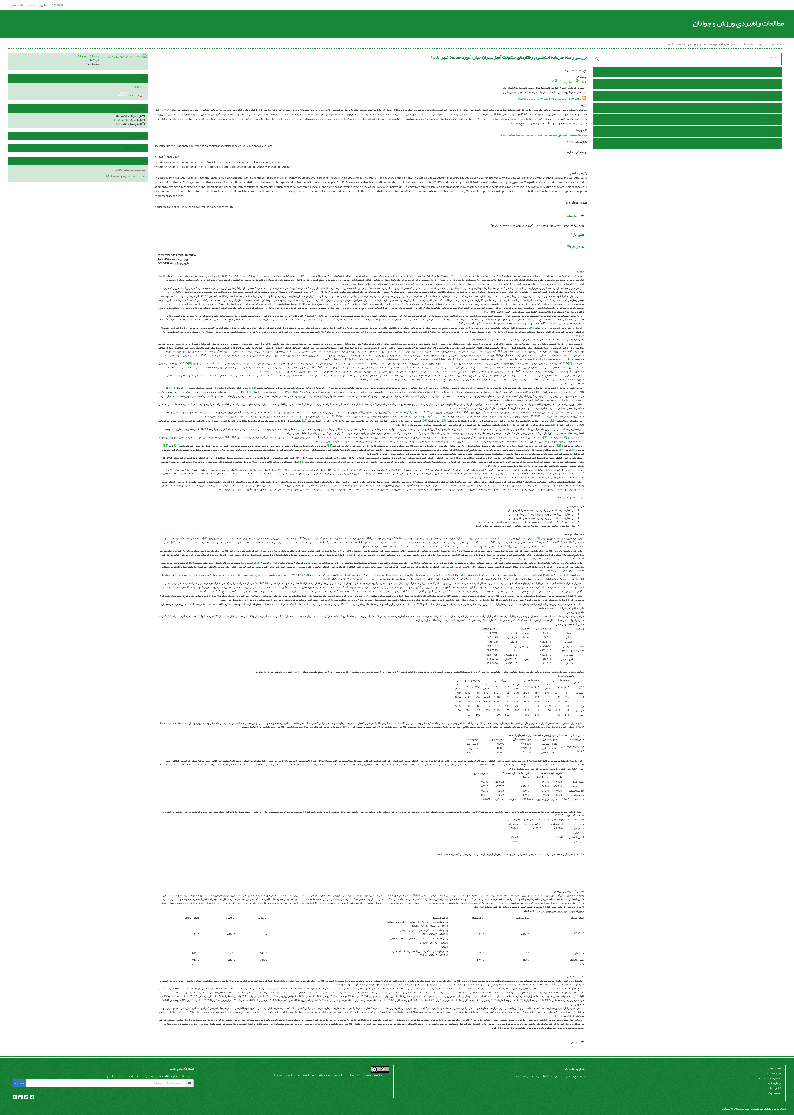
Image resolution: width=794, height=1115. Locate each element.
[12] (253, 387)
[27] (304, 420)
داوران (774, 132)
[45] (465, 575)
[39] (537, 538)
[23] (360, 412)
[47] (561, 583)
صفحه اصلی (775, 44)
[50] (350, 604)
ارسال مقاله (771, 120)
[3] (229, 276)
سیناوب (725, 1108)
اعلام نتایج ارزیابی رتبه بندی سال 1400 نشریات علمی (556, 1076)
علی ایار (583, 82)
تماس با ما (772, 144)
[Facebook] (31, 1098)
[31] (546, 437)
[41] (174, 542)
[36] (573, 450)
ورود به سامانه (35, 5)
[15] (173, 387)
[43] (258, 562)
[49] (368, 596)
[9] (327, 367)
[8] (190, 363)
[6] (532, 328)
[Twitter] (26, 1098)
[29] (173, 429)
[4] (574, 284)
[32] (558, 445)
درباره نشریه (774, 1073)
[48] (268, 583)
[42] (507, 546)
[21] (409, 412)
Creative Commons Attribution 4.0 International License (351, 1075)
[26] (424, 420)
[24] (554, 420)
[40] (206, 538)
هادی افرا (566, 82)
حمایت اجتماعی (516, 135)
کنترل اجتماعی (534, 135)
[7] (570, 363)
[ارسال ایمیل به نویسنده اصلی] (559, 80)
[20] (428, 412)
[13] (215, 387)
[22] (388, 412)
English (55, 5)
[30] (564, 437)
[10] (474, 387)
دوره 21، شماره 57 (88, 56)
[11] (326, 387)
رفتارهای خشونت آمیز (556, 135)
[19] (554, 412)
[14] (185, 387)
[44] (565, 575)
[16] (294, 392)
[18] (547, 396)
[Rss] (15, 1098)
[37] (561, 450)
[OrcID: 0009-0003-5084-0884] (577, 81)
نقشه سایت (774, 1093)
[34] (176, 445)
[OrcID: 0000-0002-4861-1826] (556, 81)
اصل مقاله (129, 95)
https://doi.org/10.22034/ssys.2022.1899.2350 (549, 99)
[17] (248, 392)
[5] (225, 296)
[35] (165, 445)
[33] (329, 445)
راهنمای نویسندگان (767, 108)
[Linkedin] (20, 1098)
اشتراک (19, 1083)
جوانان (502, 135)
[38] (301, 462)
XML (137, 87)
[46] (305, 575)
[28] (554, 425)
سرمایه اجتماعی (578, 135)
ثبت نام (15, 5)
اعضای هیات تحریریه (770, 1078)
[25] (443, 420)
